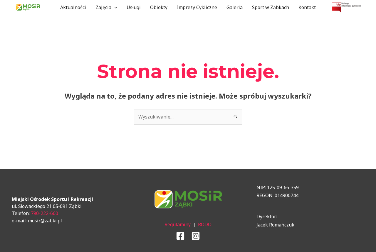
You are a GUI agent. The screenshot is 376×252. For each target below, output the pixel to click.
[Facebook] (180, 235)
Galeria (234, 7)
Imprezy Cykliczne (197, 7)
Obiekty (158, 7)
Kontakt (307, 7)
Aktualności (73, 7)
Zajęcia (103, 7)
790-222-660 (44, 213)
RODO (205, 224)
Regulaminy (177, 224)
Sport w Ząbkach (270, 7)
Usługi (134, 7)
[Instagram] (195, 235)
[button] (114, 7)
